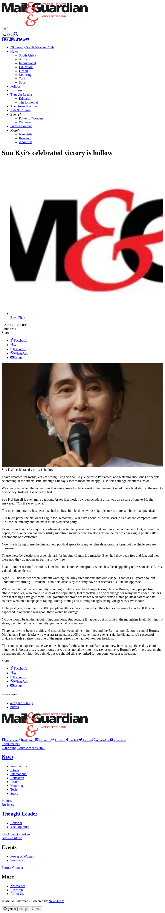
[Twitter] (20, 40)
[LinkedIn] (10, 40)
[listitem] (10, 740)
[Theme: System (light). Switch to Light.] (8, 35)
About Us (17, 894)
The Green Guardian (16, 834)
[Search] (16, 35)
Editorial (16, 823)
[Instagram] (7, 40)
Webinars (16, 860)
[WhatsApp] (24, 40)
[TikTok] (17, 40)
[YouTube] (27, 40)
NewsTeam (56, 901)
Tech (13, 789)
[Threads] (13, 40)
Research (16, 890)
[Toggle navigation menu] (5, 29)
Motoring (16, 785)
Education (17, 778)
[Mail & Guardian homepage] (82, 14)
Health (14, 782)
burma (14, 707)
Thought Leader (20, 814)
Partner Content (12, 867)
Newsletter (17, 886)
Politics (7, 801)
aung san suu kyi (21, 703)
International (18, 774)
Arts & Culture (12, 838)
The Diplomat (19, 827)
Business (8, 804)
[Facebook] (3, 40)
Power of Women (22, 856)
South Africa (19, 766)
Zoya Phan (17, 317)
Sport (14, 793)
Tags (5, 744)
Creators (14, 744)
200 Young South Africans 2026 (23, 748)
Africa (14, 770)
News (7, 757)
